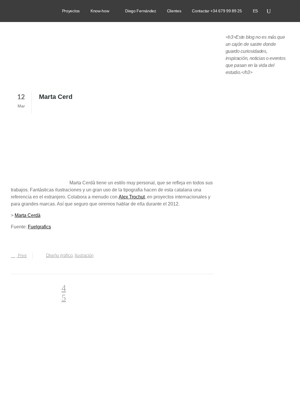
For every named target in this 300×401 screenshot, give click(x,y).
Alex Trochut (132, 196)
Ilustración (84, 255)
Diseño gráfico (59, 255)
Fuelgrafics (39, 226)
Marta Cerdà (27, 215)
